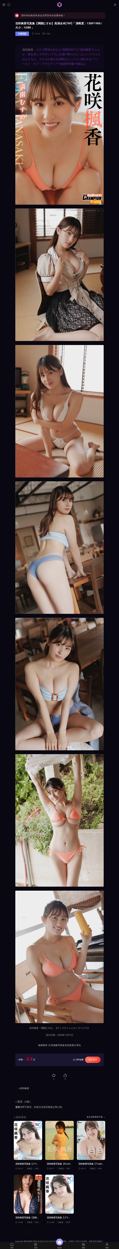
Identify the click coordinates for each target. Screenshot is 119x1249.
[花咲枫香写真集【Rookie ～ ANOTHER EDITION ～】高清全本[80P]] (59, 1140)
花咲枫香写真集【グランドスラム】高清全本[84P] (59, 1217)
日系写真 (22, 34)
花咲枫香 (27, 49)
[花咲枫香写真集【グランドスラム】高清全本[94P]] (28, 1140)
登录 (17, 1107)
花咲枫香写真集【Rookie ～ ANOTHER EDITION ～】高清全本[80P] (59, 1164)
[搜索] (8, 4)
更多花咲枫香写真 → (96, 1117)
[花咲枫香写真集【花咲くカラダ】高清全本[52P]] (28, 1194)
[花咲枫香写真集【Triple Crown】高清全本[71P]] (91, 1140)
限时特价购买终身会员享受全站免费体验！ (43, 15)
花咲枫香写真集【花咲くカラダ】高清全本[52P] (27, 1217)
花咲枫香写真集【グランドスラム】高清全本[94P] (27, 1164)
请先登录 (92, 1059)
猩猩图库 (59, 4)
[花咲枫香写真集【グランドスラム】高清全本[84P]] (59, 1194)
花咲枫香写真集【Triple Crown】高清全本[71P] (90, 1164)
